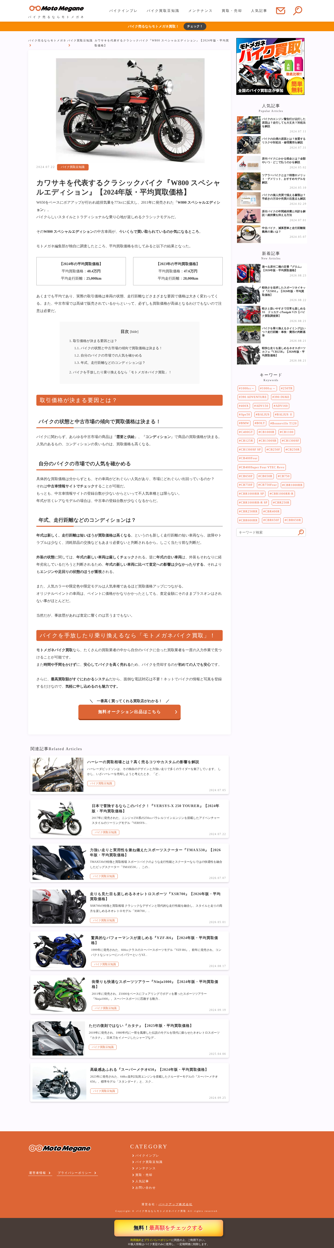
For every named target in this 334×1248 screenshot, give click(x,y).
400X (245, 406)
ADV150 (262, 406)
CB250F (274, 449)
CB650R (266, 476)
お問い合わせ (145, 1187)
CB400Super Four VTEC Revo (262, 467)
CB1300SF (291, 440)
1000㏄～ (269, 388)
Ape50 (245, 414)
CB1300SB (269, 440)
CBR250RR (249, 511)
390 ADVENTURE (254, 397)
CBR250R (282, 502)
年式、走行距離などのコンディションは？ (109, 363)
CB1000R (267, 432)
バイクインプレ (123, 11)
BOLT (261, 423)
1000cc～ (247, 388)
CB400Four (249, 458)
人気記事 (259, 11)
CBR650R (294, 520)
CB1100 (288, 432)
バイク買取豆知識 (163, 11)
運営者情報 (37, 1173)
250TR (288, 388)
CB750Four (268, 484)
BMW (245, 423)
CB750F (247, 484)
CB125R (247, 440)
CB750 (285, 476)
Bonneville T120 (284, 423)
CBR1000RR (293, 485)
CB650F (247, 476)
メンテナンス (200, 11)
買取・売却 (232, 11)
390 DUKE (281, 397)
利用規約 (135, 1240)
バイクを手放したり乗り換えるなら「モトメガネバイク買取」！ (120, 372)
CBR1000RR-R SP (254, 502)
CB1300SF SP (251, 449)
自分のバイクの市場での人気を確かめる (108, 355)
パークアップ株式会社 (176, 1204)
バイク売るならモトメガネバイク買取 (161, 1211)
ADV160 (282, 406)
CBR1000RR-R (283, 493)
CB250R (293, 449)
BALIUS (263, 414)
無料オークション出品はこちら (129, 711)
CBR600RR (249, 520)
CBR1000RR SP (252, 493)
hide (134, 331)
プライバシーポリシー (157, 1240)
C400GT (247, 432)
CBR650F (272, 520)
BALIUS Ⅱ (285, 414)
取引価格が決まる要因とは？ (93, 341)
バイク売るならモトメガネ (47, 40)
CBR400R (272, 511)
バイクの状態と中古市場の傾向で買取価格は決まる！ (118, 348)
